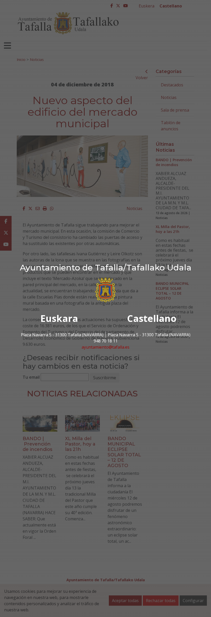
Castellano (152, 318)
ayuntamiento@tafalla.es (105, 347)
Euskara (59, 318)
